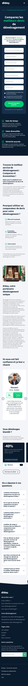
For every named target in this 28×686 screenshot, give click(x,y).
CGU (2, 677)
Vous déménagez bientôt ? (9, 606)
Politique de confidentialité (8, 671)
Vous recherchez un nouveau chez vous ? (13, 603)
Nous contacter (5, 638)
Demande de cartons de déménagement (13, 619)
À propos (3, 633)
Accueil (4, 10)
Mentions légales (6, 674)
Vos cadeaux (5, 630)
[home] (5, 3)
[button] (24, 3)
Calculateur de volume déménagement (12, 617)
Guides (3, 635)
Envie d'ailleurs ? (6, 601)
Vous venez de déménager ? (9, 609)
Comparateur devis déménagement (16, 10)
